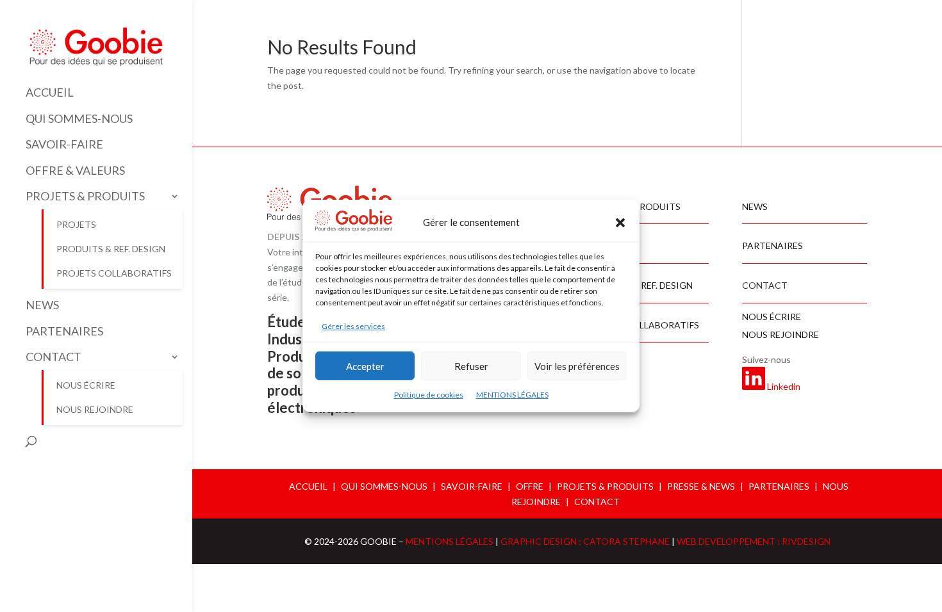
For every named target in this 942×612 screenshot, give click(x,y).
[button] (620, 222)
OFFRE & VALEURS (75, 170)
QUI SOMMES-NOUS (79, 118)
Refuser (471, 366)
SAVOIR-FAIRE (64, 144)
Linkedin (783, 386)
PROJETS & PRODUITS (85, 196)
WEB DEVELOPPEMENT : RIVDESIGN (753, 541)
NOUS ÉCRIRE (85, 385)
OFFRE (529, 486)
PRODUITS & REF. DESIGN (110, 248)
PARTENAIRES (64, 331)
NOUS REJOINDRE (94, 409)
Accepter (365, 366)
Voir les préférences (577, 366)
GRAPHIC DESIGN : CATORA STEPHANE (586, 541)
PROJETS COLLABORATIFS (114, 273)
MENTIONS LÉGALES (512, 394)
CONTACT (53, 357)
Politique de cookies (428, 394)
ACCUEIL (50, 92)
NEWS (42, 305)
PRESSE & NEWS (701, 486)
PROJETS (76, 224)
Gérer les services (353, 326)
